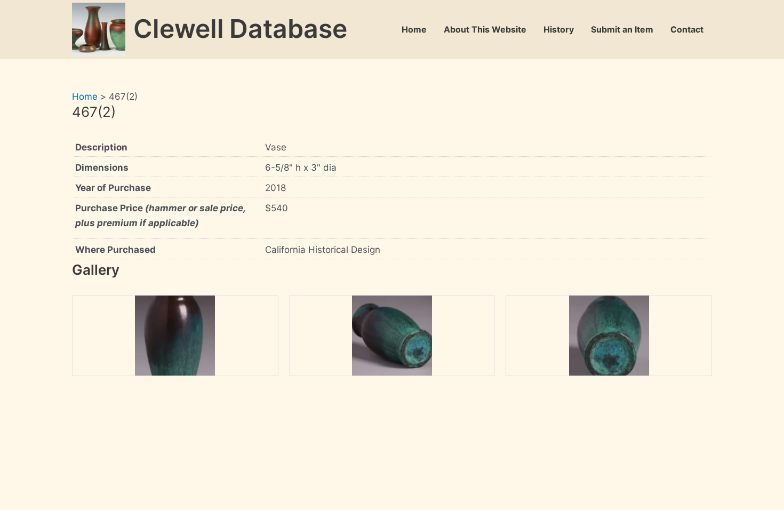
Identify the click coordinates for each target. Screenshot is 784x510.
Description (101, 147)
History (558, 29)
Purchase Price (160, 215)
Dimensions (102, 167)
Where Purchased (115, 249)
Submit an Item (622, 29)
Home (414, 29)
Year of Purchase (113, 187)
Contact (686, 29)
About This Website (485, 29)
